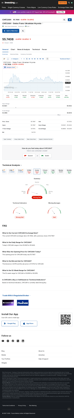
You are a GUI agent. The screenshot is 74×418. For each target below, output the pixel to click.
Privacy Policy (22, 405)
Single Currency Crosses (16, 7)
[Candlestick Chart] (4, 59)
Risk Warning (32, 405)
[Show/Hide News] (47, 59)
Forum (44, 49)
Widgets (4, 363)
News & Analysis (23, 49)
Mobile (4, 355)
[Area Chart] (8, 59)
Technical (36, 49)
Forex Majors (31, 7)
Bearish (30, 155)
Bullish (47, 155)
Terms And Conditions (8, 405)
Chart (13, 49)
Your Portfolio (6, 359)
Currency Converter (26, 54)
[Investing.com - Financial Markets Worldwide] (11, 3)
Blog (3, 351)
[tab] (12, 171)
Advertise (42, 355)
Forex (4, 7)
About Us (41, 351)
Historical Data (14, 54)
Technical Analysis (11, 165)
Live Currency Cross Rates (47, 7)
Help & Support (43, 359)
